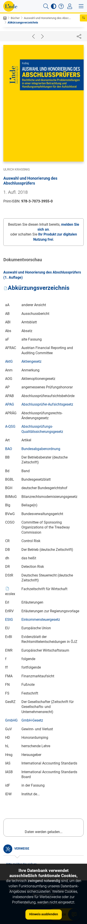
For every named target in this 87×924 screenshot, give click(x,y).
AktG (9, 361)
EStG (9, 619)
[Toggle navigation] (70, 6)
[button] (46, 6)
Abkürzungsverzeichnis (23, 22)
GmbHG (11, 720)
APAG (9, 404)
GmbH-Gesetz (32, 720)
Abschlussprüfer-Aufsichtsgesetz (47, 404)
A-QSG (10, 426)
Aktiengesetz (31, 361)
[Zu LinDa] (10, 6)
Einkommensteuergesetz (40, 619)
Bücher (15, 18)
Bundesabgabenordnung (40, 449)
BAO (8, 449)
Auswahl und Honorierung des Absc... (47, 18)
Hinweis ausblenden (43, 914)
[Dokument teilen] (79, 36)
